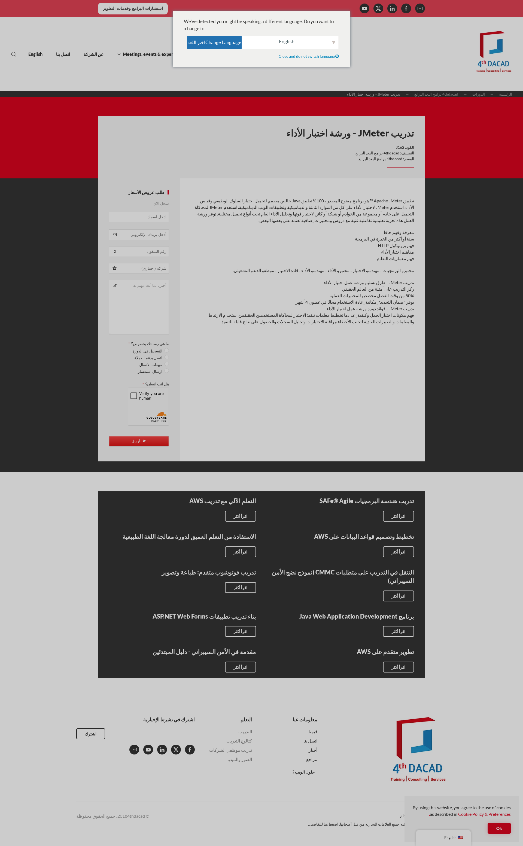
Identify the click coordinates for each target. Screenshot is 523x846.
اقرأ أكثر (398, 516)
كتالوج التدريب (239, 740)
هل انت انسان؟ (155, 384)
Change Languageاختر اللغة (214, 42)
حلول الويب (305, 771)
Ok (499, 828)
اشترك (90, 733)
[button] (13, 54)
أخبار (313, 750)
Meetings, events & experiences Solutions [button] (164, 54)
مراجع (311, 759)
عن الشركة (94, 54)
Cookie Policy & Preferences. (470, 814)
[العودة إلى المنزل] (493, 54)
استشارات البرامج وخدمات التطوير (133, 8)
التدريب (245, 731)
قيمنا (313, 731)
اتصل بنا (63, 54)
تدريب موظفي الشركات (230, 750)
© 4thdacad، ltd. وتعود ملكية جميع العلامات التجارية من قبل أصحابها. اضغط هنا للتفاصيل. (377, 824)
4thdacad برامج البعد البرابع (377, 153)
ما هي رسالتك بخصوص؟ (148, 343)
